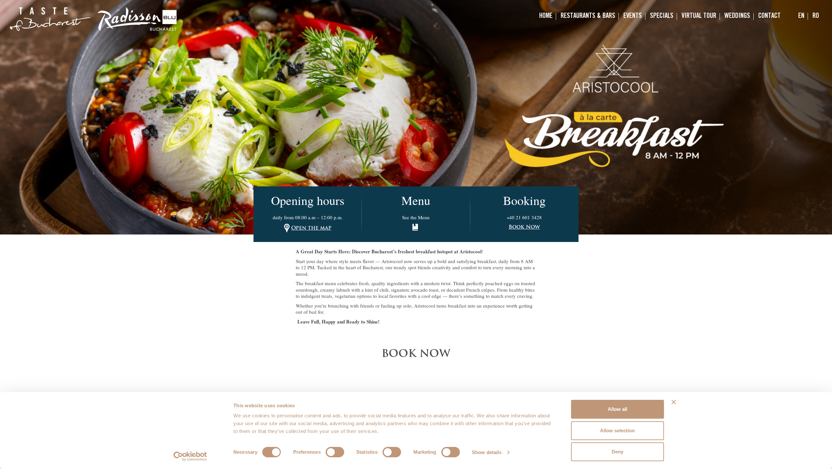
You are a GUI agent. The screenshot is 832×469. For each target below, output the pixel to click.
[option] (416, 117)
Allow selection (617, 430)
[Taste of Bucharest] (50, 19)
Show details (486, 452)
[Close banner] (673, 402)
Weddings (737, 16)
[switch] (335, 452)
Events (632, 16)
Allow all (617, 409)
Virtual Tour (699, 16)
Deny (617, 451)
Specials (661, 16)
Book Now (524, 227)
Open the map (311, 228)
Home (545, 16)
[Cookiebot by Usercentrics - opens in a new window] (190, 456)
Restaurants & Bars (588, 16)
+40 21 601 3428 (524, 217)
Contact (769, 16)
